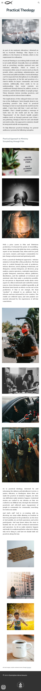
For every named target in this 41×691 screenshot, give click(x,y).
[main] (20, 10)
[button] (2, 2)
